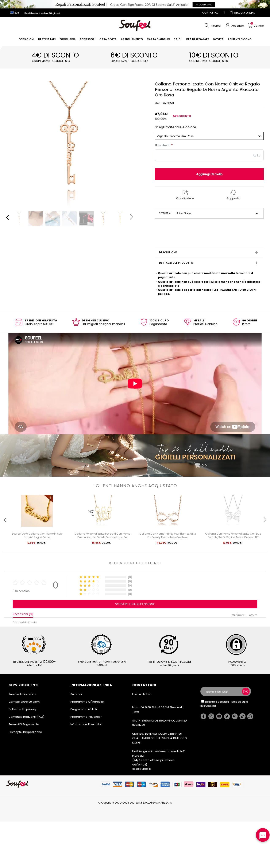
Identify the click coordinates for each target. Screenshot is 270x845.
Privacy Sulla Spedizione (25, 732)
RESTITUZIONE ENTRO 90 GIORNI (234, 290)
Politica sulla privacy (22, 709)
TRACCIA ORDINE (244, 13)
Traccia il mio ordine (22, 694)
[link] (26, 39)
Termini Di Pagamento (24, 724)
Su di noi (76, 694)
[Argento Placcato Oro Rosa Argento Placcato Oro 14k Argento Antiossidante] (209, 136)
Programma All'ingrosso (87, 702)
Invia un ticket (141, 694)
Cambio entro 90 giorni (24, 702)
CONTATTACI (210, 12)
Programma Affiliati (83, 709)
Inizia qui (138, 756)
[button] (212, 25)
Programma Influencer (86, 717)
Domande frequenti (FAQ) (26, 717)
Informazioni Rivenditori (86, 724)
